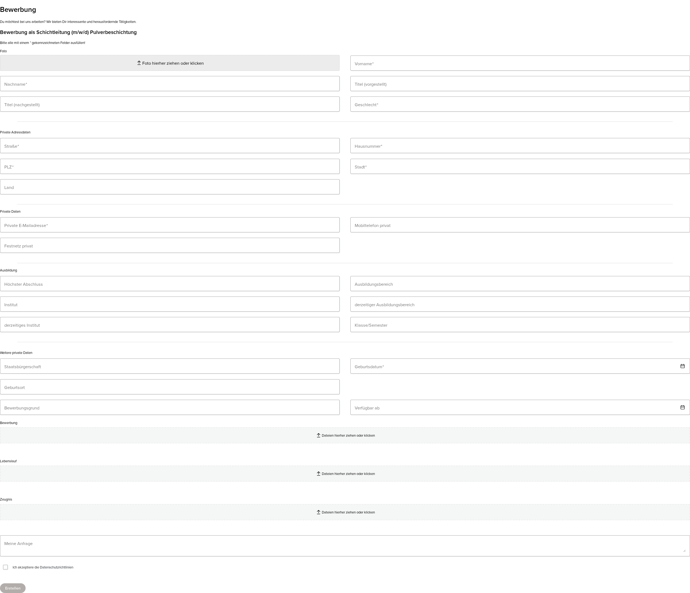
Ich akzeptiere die (42, 567)
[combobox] (520, 83)
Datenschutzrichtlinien (56, 567)
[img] (682, 366)
